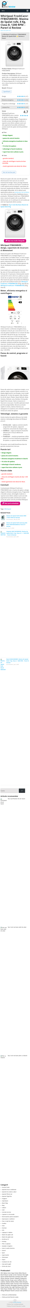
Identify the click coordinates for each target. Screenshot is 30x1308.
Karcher (7, 1280)
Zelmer (25, 1290)
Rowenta (20, 1285)
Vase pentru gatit (6, 1264)
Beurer (24, 1273)
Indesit (3, 1280)
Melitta (12, 1282)
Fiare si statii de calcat (8, 1221)
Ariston (16, 1273)
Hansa (2, 1278)
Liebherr (3, 1282)
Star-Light (12, 1287)
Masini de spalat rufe (6, 30)
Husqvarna (23, 1278)
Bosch (2, 1275)
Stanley (6, 1287)
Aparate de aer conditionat (9, 1189)
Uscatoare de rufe (7, 1262)
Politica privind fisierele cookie (10, 1297)
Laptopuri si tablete (7, 1232)
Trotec (18, 1289)
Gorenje (17, 1276)
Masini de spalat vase (7, 1237)
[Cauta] (22, 791)
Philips (2, 1285)
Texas (5, 1289)
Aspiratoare (5, 1201)
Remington (14, 1285)
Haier (25, 1276)
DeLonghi (25, 1275)
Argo (12, 1273)
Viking (2, 1290)
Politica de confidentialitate (9, 1295)
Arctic (9, 1273)
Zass (21, 1290)
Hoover (12, 1278)
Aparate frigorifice (7, 1196)
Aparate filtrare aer (7, 1194)
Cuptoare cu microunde (8, 1214)
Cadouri (4, 1207)
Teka (25, 1287)
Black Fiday (5, 1203)
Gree (21, 1276)
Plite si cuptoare (6, 1243)
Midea (17, 1282)
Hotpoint (17, 1278)
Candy (10, 1275)
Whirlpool (7, 509)
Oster (12, 1283)
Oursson (16, 1283)
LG (26, 1280)
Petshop (4, 1241)
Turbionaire (23, 1289)
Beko (20, 1273)
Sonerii (4, 1250)
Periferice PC (5, 1239)
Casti (3, 1210)
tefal (22, 1287)
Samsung (25, 1285)
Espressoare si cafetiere (8, 1219)
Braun (6, 1275)
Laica (15, 1280)
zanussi (17, 1290)
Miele (21, 1282)
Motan (8, 1283)
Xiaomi (13, 1290)
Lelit (23, 1280)
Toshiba (10, 1289)
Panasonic (26, 1283)
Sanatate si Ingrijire (7, 1246)
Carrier (15, 1275)
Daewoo (19, 1275)
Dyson (2, 1276)
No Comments (9, 519)
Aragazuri (4, 1198)
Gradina (4, 1223)
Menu (3, 10)
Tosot (14, 1289)
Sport (3, 1252)
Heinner (7, 1278)
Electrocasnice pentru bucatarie (10, 1216)
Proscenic (7, 1285)
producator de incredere (22, 192)
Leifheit (19, 1280)
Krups (11, 1280)
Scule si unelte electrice (8, 1248)
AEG (2, 1273)
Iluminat (4, 1228)
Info (3, 1230)
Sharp (2, 1287)
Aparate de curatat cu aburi (9, 1192)
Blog (3, 1205)
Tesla (2, 1289)
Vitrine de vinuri (6, 1266)
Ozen (20, 1283)
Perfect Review (17, 1302)
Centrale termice (6, 1212)
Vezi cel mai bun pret (9, 172)
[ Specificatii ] (7, 91)
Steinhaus (18, 1287)
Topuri (3, 1259)
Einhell (7, 1276)
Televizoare (5, 1257)
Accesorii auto (5, 1187)
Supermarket (5, 1255)
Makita (8, 1282)
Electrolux (12, 1276)
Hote (3, 1225)
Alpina (5, 1273)
